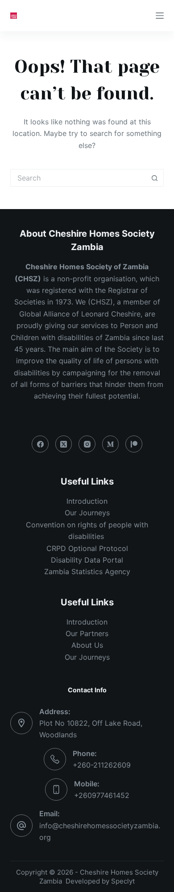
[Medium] (110, 444)
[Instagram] (87, 444)
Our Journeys (87, 512)
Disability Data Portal (87, 559)
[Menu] (160, 16)
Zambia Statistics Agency (87, 571)
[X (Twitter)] (63, 444)
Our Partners (87, 633)
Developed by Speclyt (100, 881)
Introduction (87, 501)
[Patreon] (133, 444)
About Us (87, 645)
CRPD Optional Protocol (87, 548)
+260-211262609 (102, 764)
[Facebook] (40, 444)
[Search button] (155, 178)
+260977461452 (101, 795)
